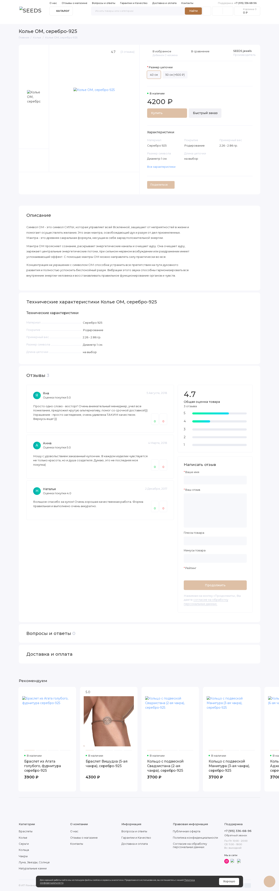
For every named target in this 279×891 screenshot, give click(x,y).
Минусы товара (195, 550)
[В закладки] (70, 692)
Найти (193, 10)
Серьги (59, 20)
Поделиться (159, 184)
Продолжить (215, 585)
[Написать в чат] (269, 881)
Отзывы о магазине (74, 3)
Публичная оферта (186, 831)
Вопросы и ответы (103, 3)
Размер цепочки (161, 67)
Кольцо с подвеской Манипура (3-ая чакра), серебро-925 (229, 766)
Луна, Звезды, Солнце (119, 20)
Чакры (92, 20)
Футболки (183, 20)
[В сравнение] (63, 692)
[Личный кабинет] (207, 11)
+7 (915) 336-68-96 (237, 3)
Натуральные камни (155, 20)
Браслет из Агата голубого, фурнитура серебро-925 (42, 766)
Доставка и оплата (164, 3)
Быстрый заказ (205, 113)
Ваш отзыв (192, 489)
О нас (53, 3)
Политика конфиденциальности (195, 837)
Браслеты (26, 20)
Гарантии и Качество (133, 3)
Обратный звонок (235, 835)
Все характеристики (161, 166)
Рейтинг (190, 568)
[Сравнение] (217, 11)
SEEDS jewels (242, 51)
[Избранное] (228, 11)
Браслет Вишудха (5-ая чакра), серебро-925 (107, 763)
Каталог (63, 10)
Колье (44, 20)
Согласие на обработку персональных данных (190, 845)
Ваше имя (192, 472)
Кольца (76, 20)
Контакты (187, 3)
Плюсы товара (194, 532)
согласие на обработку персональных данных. (206, 601)
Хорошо (229, 881)
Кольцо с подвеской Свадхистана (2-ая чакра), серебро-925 (165, 766)
